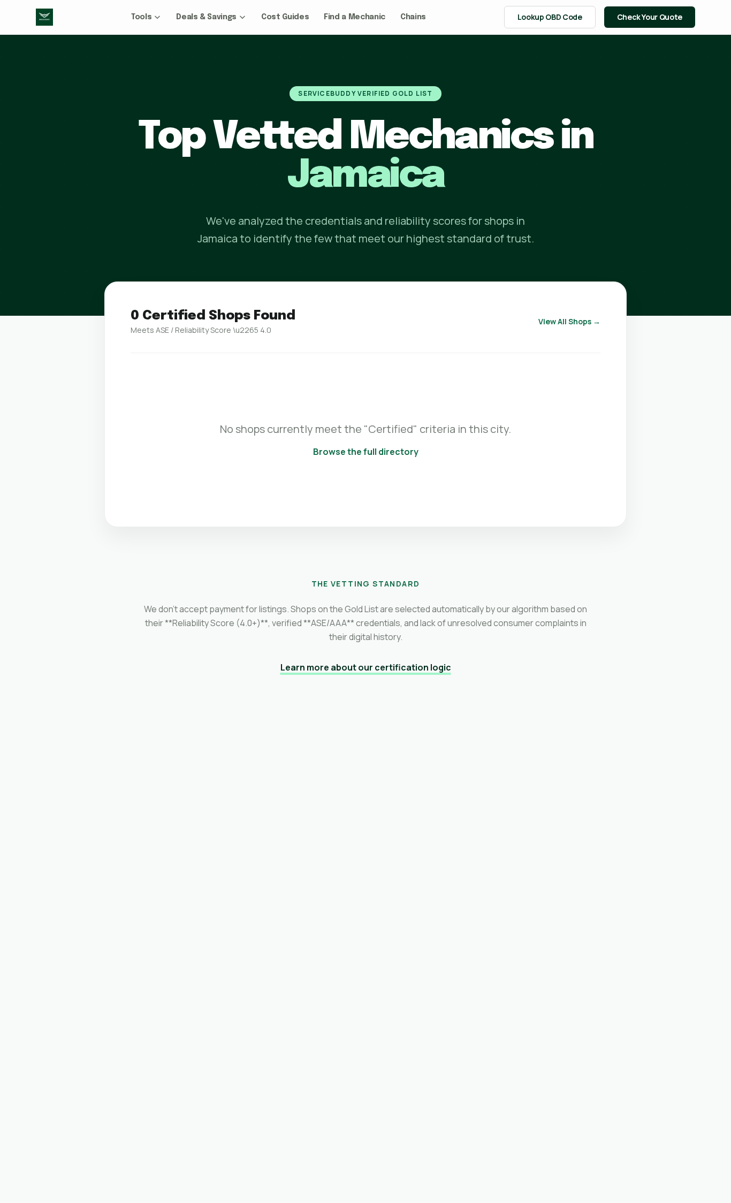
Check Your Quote (649, 17)
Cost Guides (285, 17)
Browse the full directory (365, 452)
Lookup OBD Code (549, 17)
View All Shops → (569, 321)
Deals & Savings (206, 17)
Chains (413, 17)
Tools (141, 17)
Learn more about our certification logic (365, 667)
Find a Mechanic (354, 17)
